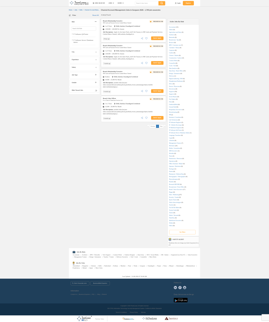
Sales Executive (192, 255)
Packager (171, 169)
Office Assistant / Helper (176, 163)
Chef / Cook (134, 257)
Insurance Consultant (175, 117)
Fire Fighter (172, 99)
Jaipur (91, 268)
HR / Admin (164, 255)
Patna (165, 266)
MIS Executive (173, 151)
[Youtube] (184, 287)
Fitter (170, 102)
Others (171, 225)
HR (170, 114)
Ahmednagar (180, 266)
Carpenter (172, 50)
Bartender (172, 37)
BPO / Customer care (175, 45)
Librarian (171, 140)
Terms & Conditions (121, 312)
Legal (170, 138)
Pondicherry (76, 268)
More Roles (152, 257)
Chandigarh (151, 266)
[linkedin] (175, 287)
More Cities (99, 268)
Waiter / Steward (173, 215)
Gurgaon (142, 266)
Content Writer (173, 60)
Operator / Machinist (175, 166)
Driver (171, 84)
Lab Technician (173, 120)
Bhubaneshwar (190, 266)
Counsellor (172, 63)
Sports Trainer (173, 200)
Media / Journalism (174, 148)
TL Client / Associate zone (79, 283)
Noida (135, 266)
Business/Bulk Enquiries (100, 283)
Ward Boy (172, 218)
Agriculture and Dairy (175, 32)
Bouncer (171, 42)
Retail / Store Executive (176, 189)
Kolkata (115, 266)
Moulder (171, 153)
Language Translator (175, 135)
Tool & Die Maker (174, 207)
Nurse (170, 156)
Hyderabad (107, 266)
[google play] (181, 300)
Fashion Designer (130, 255)
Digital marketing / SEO (176, 78)
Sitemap (143, 312)
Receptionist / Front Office (176, 187)
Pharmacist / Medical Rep (176, 174)
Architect (171, 34)
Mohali (84, 268)
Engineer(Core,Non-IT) (178, 255)
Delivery (171, 76)
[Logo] (78, 3)
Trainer (171, 212)
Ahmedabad (76, 266)
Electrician (172, 89)
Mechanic (172, 145)
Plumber (171, 181)
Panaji (159, 266)
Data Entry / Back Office (176, 71)
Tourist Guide (173, 210)
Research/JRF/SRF (174, 184)
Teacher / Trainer (109, 257)
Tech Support (107, 255)
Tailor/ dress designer (175, 202)
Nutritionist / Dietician (175, 158)
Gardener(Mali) (173, 104)
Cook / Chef (172, 65)
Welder (171, 223)
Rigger (171, 192)
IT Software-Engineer (175, 122)
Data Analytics (173, 68)
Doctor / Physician (174, 86)
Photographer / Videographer (177, 176)
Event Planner (173, 96)
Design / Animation (174, 73)
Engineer (171, 91)
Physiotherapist (173, 179)
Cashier (171, 53)
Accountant (172, 27)
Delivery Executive (122, 257)
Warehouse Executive (175, 220)
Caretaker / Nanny (174, 47)
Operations (172, 161)
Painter (171, 171)
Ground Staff (172, 107)
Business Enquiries (84, 294)
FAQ (93, 294)
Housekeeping (173, 112)
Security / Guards (174, 197)
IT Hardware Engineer (175, 127)
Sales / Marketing (174, 194)
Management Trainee (175, 143)
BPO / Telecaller (95, 255)
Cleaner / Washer (174, 55)
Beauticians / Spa (174, 40)
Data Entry (141, 255)
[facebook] (180, 287)
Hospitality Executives (175, 109)
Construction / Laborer (175, 58)
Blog (98, 294)
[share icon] (142, 38)
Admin (171, 29)
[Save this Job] (146, 38)
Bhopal (171, 266)
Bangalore (85, 266)
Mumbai (123, 266)
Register (188, 3)
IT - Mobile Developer (175, 125)
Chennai (93, 266)
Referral (104, 294)
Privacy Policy (134, 312)
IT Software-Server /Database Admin (179, 133)
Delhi (100, 266)
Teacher (171, 205)
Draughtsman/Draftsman (176, 81)
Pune (129, 266)
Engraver (171, 94)
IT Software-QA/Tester (175, 130)
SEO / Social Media (153, 255)
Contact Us (74, 294)
